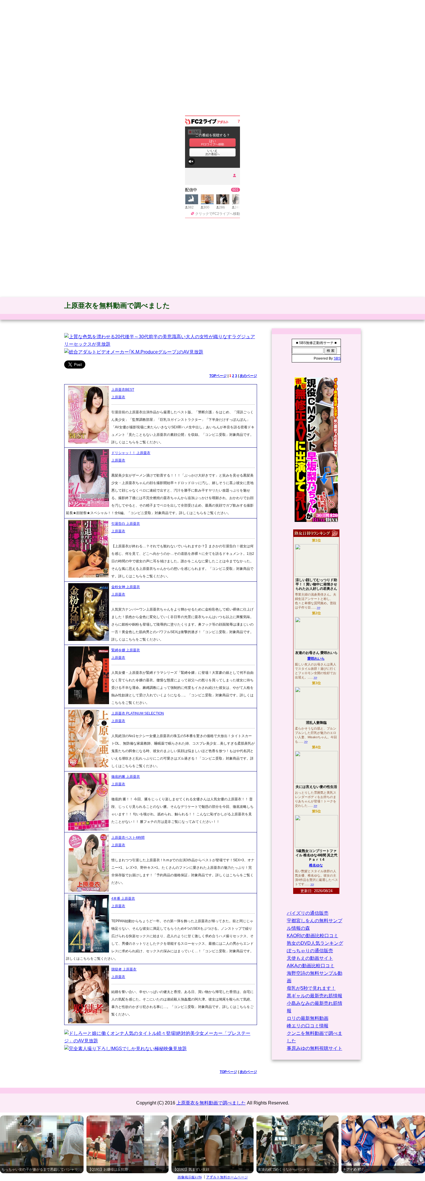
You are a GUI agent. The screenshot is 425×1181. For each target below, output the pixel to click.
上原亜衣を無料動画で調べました (117, 305)
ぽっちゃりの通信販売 (310, 950)
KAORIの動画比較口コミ (312, 935)
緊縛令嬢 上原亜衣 (125, 650)
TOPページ (218, 376)
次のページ (248, 376)
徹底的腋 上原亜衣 (125, 777)
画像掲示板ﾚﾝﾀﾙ (190, 1177)
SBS (337, 358)
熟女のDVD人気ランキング (315, 943)
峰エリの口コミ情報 (307, 1025)
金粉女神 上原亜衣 (125, 587)
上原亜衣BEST (122, 390)
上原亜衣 (118, 397)
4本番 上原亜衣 (123, 899)
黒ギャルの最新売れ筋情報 (314, 995)
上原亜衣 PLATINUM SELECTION (137, 713)
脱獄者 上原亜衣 (123, 969)
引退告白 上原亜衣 (125, 524)
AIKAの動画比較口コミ (311, 965)
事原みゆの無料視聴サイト (314, 1048)
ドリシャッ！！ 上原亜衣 (130, 453)
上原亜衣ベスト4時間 (128, 838)
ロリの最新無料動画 (307, 1018)
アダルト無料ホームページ (227, 1177)
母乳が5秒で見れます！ (311, 988)
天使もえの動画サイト (310, 958)
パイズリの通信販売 (307, 913)
